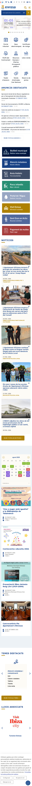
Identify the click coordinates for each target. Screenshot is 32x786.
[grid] (16, 469)
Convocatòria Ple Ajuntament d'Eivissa (13, 624)
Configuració (6, 778)
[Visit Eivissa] (16, 208)
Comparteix (29, 266)
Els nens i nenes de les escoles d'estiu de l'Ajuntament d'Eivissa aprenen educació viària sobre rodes (15, 387)
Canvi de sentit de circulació (10, 110)
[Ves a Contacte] (19, 2)
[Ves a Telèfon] (17, 2)
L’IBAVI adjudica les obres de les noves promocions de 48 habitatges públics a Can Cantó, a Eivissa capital (16, 423)
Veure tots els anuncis (12, 138)
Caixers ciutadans (13, 678)
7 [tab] (21, 32)
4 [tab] (15, 32)
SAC (9, 676)
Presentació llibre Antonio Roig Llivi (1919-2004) (15, 585)
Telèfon (10, 681)
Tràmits (10, 683)
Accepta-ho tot (20, 778)
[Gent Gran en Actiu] (16, 219)
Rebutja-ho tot (7, 782)
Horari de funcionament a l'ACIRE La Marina (15, 104)
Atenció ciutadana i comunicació (15, 672)
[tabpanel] (16, 23)
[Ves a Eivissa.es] (8, 7)
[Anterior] (2, 671)
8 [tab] (23, 32)
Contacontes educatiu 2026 (16, 549)
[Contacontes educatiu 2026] (16, 536)
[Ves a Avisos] (28, 13)
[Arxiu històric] (16, 174)
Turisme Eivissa (15, 736)
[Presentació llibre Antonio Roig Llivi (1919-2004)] (16, 571)
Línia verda (11, 686)
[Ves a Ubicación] (14, 2)
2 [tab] (10, 32)
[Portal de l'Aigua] (16, 197)
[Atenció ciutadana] (16, 163)
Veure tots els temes (11, 698)
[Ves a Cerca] (25, 8)
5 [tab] (17, 32)
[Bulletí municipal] (16, 152)
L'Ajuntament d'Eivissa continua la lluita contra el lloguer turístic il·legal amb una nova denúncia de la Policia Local (16, 350)
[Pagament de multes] (16, 230)
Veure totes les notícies (12, 438)
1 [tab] (8, 32)
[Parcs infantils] (16, 185)
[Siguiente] (30, 671)
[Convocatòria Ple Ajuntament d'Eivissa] (16, 611)
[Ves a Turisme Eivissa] (16, 722)
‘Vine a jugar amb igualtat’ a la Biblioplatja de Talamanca (15, 511)
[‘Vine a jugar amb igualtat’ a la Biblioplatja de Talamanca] (16, 496)
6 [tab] (19, 32)
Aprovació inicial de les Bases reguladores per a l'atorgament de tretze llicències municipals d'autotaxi (15, 96)
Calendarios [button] (6, 483)
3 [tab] (12, 32)
